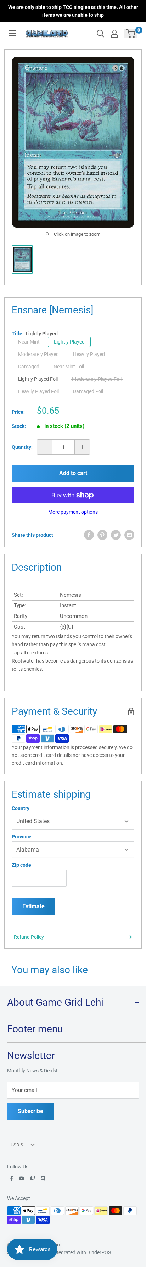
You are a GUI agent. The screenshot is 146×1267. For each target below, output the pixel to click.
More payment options (73, 512)
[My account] (114, 34)
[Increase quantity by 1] (82, 447)
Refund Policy (29, 937)
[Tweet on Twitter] (116, 535)
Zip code (21, 865)
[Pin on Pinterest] (102, 535)
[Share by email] (129, 535)
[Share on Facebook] (89, 535)
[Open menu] (12, 33)
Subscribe (30, 1111)
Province (22, 836)
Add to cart (73, 473)
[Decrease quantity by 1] (44, 447)
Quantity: (22, 447)
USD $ (17, 1145)
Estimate (33, 906)
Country (20, 808)
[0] (130, 33)
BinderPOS (99, 1252)
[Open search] (101, 34)
